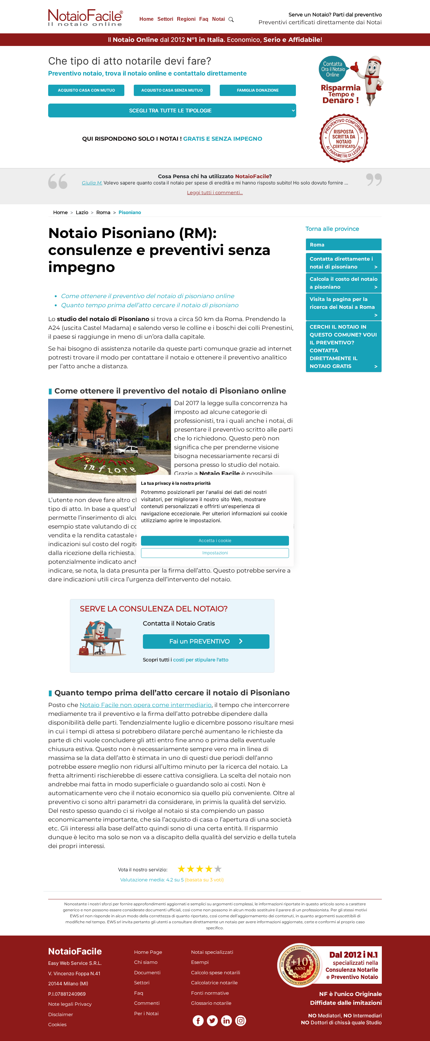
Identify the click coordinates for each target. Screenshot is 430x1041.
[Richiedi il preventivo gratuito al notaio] (344, 138)
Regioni (186, 19)
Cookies (57, 1024)
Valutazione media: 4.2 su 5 (172, 880)
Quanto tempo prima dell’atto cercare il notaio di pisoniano (149, 305)
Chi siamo (145, 962)
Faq (203, 19)
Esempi (200, 962)
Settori (165, 19)
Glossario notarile (211, 1003)
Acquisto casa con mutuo (86, 90)
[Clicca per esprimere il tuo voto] (218, 868)
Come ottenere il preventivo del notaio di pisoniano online (147, 296)
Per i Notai (146, 1013)
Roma (103, 212)
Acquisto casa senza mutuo (172, 90)
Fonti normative (210, 993)
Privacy (83, 1004)
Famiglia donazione (258, 90)
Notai (218, 19)
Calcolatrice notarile (214, 983)
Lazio (82, 212)
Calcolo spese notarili (215, 973)
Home (146, 19)
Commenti (147, 1003)
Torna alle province (332, 228)
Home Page (148, 952)
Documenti (147, 973)
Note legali (60, 1004)
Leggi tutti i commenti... (215, 192)
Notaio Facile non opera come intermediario (146, 705)
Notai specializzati (212, 952)
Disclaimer (60, 1014)
